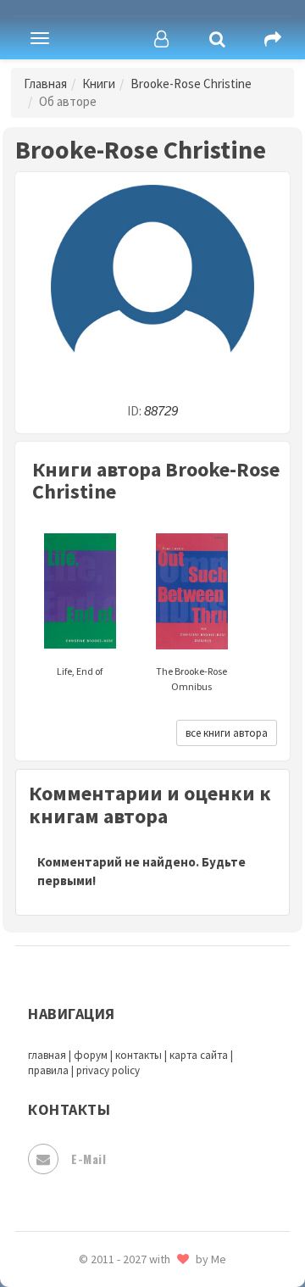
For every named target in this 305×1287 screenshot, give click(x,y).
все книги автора (227, 733)
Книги (98, 83)
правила (48, 1070)
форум (91, 1055)
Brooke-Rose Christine (191, 83)
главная (47, 1055)
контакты (138, 1055)
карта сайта (198, 1055)
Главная (45, 83)
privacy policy (108, 1070)
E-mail (88, 1158)
